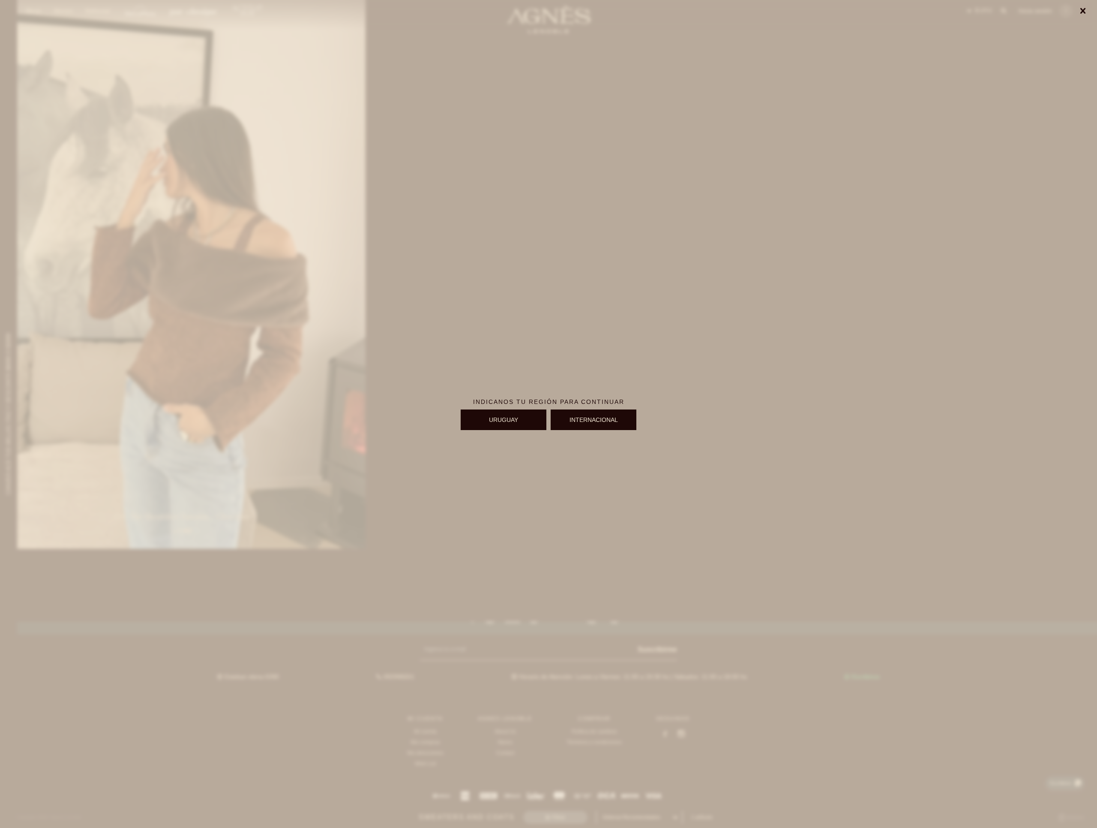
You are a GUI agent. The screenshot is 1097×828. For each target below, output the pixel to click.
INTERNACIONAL (593, 419)
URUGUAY (503, 419)
